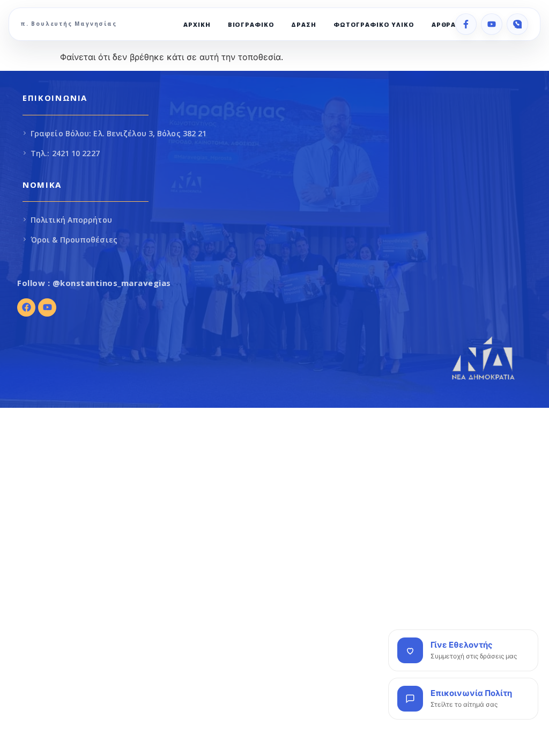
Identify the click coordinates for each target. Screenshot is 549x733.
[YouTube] (491, 24)
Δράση (303, 24)
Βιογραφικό (251, 24)
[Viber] (517, 24)
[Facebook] (466, 24)
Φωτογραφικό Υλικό (373, 24)
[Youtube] (47, 307)
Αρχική (196, 24)
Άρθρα (444, 24)
